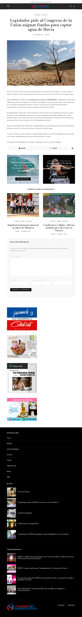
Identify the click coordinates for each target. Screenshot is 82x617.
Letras (9, 460)
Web (55, 280)
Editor (47, 34)
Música (22, 221)
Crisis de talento (24, 491)
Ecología (37, 14)
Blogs (9, 471)
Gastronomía (11, 466)
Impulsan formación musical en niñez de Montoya (23, 226)
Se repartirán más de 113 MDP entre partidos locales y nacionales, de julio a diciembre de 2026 (46, 579)
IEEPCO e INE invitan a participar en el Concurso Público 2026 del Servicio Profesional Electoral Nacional (46, 557)
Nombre (13, 280)
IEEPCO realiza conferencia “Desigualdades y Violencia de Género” (43, 568)
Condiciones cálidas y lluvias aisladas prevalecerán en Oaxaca (59, 227)
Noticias (44, 14)
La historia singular (25, 513)
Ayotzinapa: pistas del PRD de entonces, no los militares (38, 502)
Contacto (61, 605)
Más (8, 477)
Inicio (9, 438)
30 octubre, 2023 (38, 34)
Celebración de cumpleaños (28, 523)
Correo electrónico (39, 280)
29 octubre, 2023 (20, 174)
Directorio (71, 605)
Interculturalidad (28, 158)
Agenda (13, 158)
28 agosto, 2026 (26, 231)
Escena (19, 158)
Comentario (14, 256)
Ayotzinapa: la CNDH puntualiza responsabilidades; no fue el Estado (43, 534)
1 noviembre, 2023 (56, 172)
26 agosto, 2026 (62, 234)
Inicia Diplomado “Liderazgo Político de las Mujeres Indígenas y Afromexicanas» (41, 589)
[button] (74, 6)
